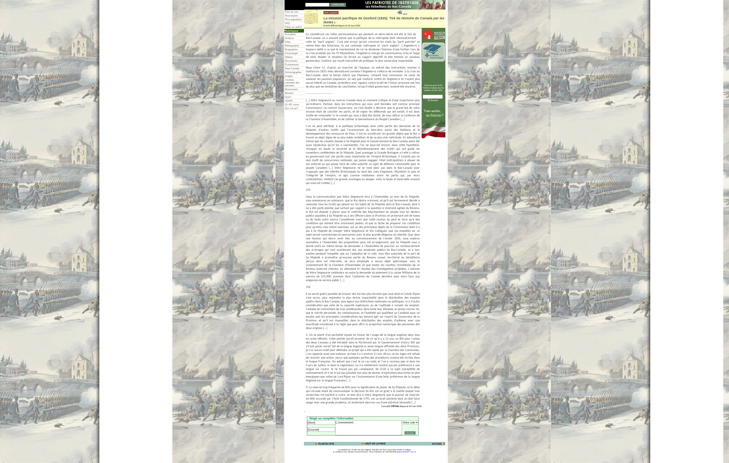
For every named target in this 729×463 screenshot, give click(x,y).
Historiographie (293, 72)
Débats (289, 57)
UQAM (288, 100)
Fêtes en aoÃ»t (293, 27)
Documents (291, 60)
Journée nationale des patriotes (292, 82)
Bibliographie (292, 45)
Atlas (288, 41)
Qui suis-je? (291, 108)
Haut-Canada (292, 68)
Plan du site (291, 11)
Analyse (289, 38)
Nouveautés (291, 15)
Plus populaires (293, 19)
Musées (289, 93)
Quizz (288, 96)
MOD (405, 14)
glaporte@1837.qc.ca (406, 452)
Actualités (290, 34)
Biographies (291, 49)
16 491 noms (292, 104)
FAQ (287, 23)
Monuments (291, 89)
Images (289, 76)
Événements (292, 64)
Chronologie (291, 53)
